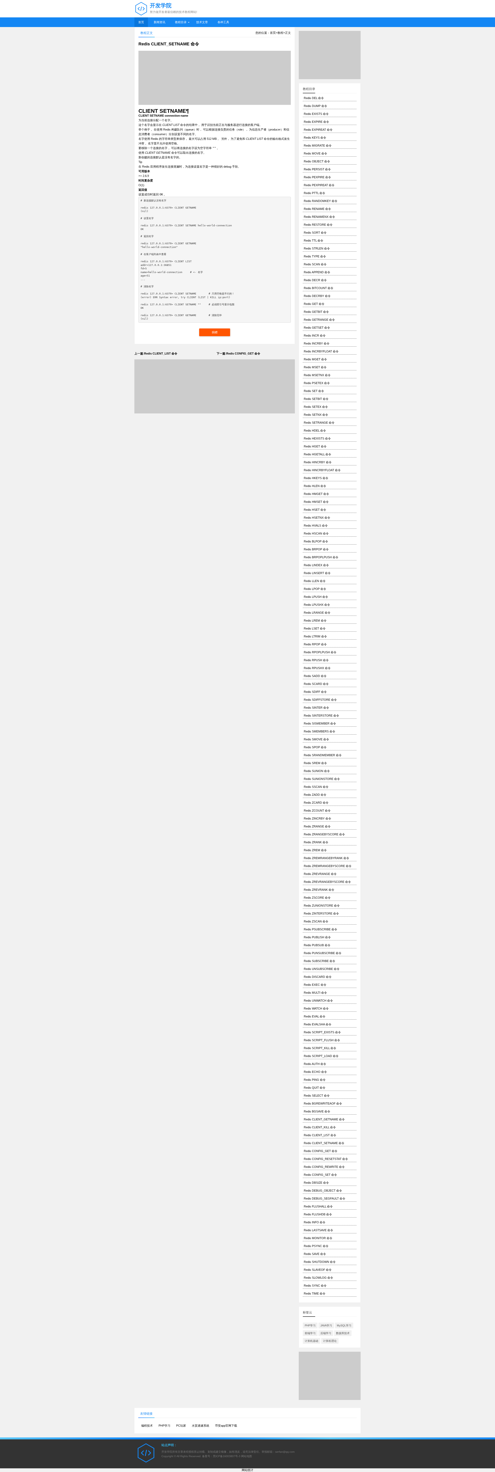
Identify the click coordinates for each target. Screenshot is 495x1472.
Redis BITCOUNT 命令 (318, 288)
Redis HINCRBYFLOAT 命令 (322, 470)
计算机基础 (311, 1340)
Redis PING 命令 (315, 1079)
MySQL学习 (344, 1325)
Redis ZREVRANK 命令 (319, 889)
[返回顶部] (491, 1321)
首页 (141, 22)
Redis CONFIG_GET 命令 (320, 1151)
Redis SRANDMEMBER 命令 (323, 755)
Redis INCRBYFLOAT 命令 (321, 351)
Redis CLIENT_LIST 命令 (320, 1135)
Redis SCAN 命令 (315, 264)
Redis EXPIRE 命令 (316, 121)
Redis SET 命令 (314, 391)
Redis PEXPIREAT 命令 (319, 185)
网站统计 (247, 1470)
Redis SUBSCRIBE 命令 (319, 961)
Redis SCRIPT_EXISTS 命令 (322, 1032)
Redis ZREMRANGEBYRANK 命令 (326, 858)
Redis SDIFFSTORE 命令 (320, 699)
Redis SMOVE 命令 (316, 739)
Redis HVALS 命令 (316, 525)
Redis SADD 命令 (315, 676)
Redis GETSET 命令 (317, 327)
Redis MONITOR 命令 (318, 1238)
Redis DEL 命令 (314, 98)
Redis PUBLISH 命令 (317, 937)
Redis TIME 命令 (314, 1293)
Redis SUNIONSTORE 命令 (322, 779)
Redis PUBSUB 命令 (317, 945)
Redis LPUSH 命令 (316, 596)
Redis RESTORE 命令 (318, 224)
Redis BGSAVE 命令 (317, 1111)
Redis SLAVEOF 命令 (318, 1269)
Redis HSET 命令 (315, 509)
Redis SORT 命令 (315, 232)
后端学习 (325, 1333)
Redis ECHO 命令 (315, 1071)
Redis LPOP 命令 (315, 588)
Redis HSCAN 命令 (316, 533)
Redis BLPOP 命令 (316, 541)
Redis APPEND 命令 (317, 272)
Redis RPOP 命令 (315, 644)
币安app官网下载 (226, 1425)
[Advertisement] (214, 78)
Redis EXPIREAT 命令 (318, 129)
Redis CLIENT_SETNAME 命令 (324, 1143)
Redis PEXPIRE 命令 (317, 177)
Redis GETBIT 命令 (316, 311)
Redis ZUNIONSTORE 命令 (322, 905)
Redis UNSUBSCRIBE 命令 (322, 969)
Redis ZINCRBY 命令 (317, 818)
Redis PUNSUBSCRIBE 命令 (322, 953)
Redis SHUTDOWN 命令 (320, 1261)
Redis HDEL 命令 (315, 430)
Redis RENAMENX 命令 (319, 216)
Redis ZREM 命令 (315, 850)
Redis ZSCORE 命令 (317, 897)
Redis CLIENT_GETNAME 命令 (324, 1119)
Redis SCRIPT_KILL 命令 (320, 1048)
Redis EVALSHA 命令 (317, 1024)
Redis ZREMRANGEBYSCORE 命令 (328, 866)
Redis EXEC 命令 (315, 984)
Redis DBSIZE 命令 (316, 1182)
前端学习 (310, 1333)
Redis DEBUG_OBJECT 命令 (323, 1190)
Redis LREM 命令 (315, 620)
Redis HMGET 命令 (316, 493)
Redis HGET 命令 (315, 446)
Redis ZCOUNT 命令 (317, 810)
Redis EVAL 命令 (314, 1016)
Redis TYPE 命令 (315, 256)
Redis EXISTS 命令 (316, 113)
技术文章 (202, 22)
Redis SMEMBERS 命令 (319, 731)
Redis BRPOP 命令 (316, 549)
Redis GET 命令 (314, 303)
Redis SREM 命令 (315, 763)
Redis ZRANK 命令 (316, 842)
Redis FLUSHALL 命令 (318, 1206)
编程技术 (147, 1425)
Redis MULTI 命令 (315, 992)
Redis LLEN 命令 (315, 581)
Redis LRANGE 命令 (317, 612)
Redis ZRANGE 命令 (317, 826)
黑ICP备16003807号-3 (226, 1456)
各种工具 (223, 22)
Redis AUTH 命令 (315, 1064)
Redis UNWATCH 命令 (318, 1000)
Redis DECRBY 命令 (317, 296)
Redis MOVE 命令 (315, 153)
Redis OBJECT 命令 (317, 161)
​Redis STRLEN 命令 (317, 248)
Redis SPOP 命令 (315, 747)
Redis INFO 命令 (314, 1222)
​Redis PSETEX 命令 (317, 383)
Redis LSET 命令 (315, 628)
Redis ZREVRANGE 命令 (320, 874)
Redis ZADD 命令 (315, 794)
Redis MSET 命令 (315, 367)
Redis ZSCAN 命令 (316, 921)
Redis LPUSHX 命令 (317, 604)
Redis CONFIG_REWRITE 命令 (324, 1166)
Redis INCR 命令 (315, 335)
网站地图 (246, 1456)
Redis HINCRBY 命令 (318, 462)
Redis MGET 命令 (315, 359)
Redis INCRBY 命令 (316, 343)
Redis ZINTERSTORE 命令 (321, 913)
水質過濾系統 (200, 1425)
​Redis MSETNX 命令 (317, 375)
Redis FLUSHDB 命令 (318, 1214)
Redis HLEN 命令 (315, 486)
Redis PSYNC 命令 (316, 1246)
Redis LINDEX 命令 (316, 565)
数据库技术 (343, 1333)
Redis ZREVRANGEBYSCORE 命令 (327, 881)
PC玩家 (181, 1425)
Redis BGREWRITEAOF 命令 (323, 1103)
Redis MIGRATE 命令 (318, 145)
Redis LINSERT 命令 (317, 573)
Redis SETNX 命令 (316, 414)
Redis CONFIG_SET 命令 (320, 1174)
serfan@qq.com (285, 1451)
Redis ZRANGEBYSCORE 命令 (324, 834)
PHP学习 (310, 1325)
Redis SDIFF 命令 (315, 691)
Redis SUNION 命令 (317, 771)
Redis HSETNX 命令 (317, 517)
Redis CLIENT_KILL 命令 (320, 1127)
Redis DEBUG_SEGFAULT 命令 (324, 1198)
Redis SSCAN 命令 (316, 786)
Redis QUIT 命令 (314, 1087)
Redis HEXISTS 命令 (317, 438)
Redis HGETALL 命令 (317, 454)
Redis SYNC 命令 (315, 1285)
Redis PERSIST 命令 (317, 169)
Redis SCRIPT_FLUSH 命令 (322, 1040)
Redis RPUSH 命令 (316, 660)
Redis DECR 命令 (315, 280)
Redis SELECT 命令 (317, 1095)
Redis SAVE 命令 (315, 1254)
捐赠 (215, 332)
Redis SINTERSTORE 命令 (321, 715)
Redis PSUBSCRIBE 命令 (320, 929)
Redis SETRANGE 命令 (319, 422)
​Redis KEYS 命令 (315, 137)
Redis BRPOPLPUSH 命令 (321, 557)
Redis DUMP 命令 (315, 106)
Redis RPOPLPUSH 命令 (320, 652)
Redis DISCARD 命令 (318, 976)
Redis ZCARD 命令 (316, 802)
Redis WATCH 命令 (316, 1008)
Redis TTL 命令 (313, 240)
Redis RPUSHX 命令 (317, 668)
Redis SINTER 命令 (316, 707)
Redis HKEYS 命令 (316, 478)
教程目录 (181, 22)
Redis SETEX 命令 (316, 406)
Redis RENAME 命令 (317, 208)
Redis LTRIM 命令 (315, 636)
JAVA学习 (326, 1325)
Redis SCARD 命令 (316, 684)
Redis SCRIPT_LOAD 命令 (321, 1056)
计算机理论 (330, 1340)
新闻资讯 (159, 22)
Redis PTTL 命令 (314, 193)
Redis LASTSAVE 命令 (318, 1230)
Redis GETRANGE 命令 (319, 319)
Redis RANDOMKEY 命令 (320, 201)
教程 (280, 32)
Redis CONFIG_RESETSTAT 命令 (326, 1159)
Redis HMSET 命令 (316, 501)
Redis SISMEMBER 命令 (320, 723)
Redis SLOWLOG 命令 (318, 1277)
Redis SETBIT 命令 (316, 398)
